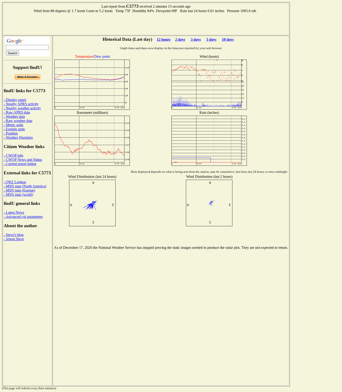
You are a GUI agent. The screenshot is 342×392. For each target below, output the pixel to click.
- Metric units (13, 125)
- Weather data (14, 116)
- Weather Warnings (18, 137)
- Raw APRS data (17, 112)
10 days (228, 39)
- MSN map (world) (18, 194)
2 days (180, 39)
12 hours (164, 39)
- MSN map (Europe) (19, 190)
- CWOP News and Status (23, 160)
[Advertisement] (146, 23)
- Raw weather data (18, 121)
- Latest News (14, 212)
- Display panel (15, 100)
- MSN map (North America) (25, 186)
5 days (211, 39)
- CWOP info (13, 155)
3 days (196, 39)
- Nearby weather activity (22, 108)
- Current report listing (20, 164)
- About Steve (14, 239)
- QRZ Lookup (15, 182)
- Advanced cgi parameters (23, 217)
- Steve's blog (13, 235)
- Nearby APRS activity (21, 104)
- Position (11, 133)
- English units (14, 129)
